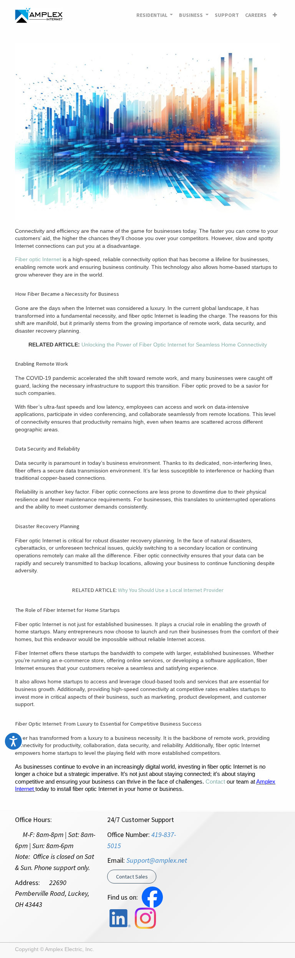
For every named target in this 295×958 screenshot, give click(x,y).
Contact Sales (132, 876)
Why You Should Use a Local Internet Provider (171, 590)
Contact (215, 782)
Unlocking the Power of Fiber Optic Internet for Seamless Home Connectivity (174, 344)
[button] (275, 15)
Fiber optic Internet (38, 259)
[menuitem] (227, 15)
